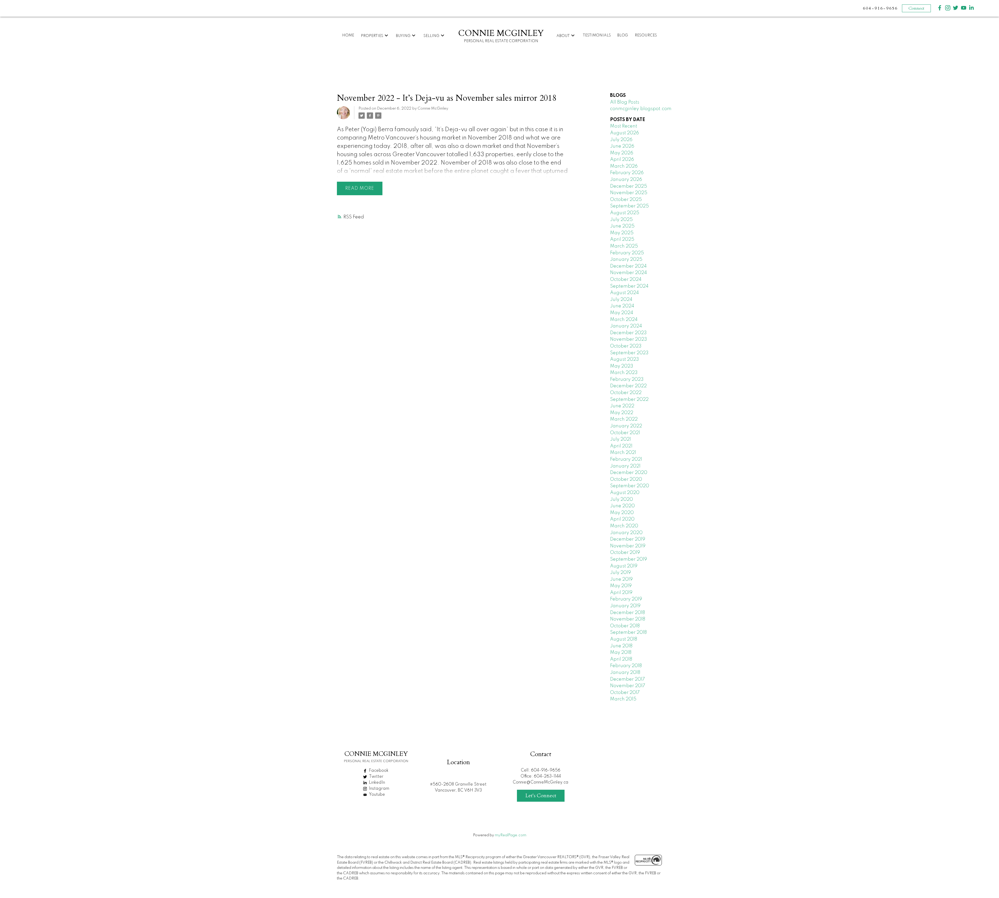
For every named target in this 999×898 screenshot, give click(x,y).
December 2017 (627, 679)
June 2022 (622, 406)
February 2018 (626, 665)
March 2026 (624, 166)
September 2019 (628, 559)
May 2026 (621, 153)
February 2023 (627, 379)
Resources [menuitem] (646, 35)
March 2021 (623, 452)
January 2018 (625, 672)
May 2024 (621, 313)
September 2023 (629, 353)
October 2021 (625, 433)
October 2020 (626, 479)
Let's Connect (540, 795)
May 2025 (621, 233)
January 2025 (626, 259)
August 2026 (624, 133)
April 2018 (621, 659)
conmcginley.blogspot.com (640, 108)
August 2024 (624, 292)
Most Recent (623, 126)
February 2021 (626, 459)
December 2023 (628, 333)
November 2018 (627, 619)
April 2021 (621, 446)
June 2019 (621, 579)
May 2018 (620, 652)
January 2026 (626, 179)
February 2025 (627, 253)
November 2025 (628, 193)
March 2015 (623, 699)
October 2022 (626, 392)
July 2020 (621, 499)
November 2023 (628, 339)
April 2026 (622, 159)
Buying (403, 36)
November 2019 (627, 546)
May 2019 (621, 586)
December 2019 (627, 539)
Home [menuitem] (348, 35)
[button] (939, 7)
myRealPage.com (510, 835)
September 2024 (629, 286)
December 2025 (628, 186)
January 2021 (625, 466)
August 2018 (623, 639)
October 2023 (626, 346)
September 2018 (628, 632)
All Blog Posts (624, 102)
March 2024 (624, 319)
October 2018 (625, 626)
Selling (431, 36)
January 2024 (626, 326)
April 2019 (621, 592)
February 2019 (626, 599)
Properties (372, 36)
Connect (916, 8)
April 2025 (622, 239)
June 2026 (622, 146)
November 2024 (628, 272)
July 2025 (621, 219)
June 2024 (622, 306)
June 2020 (622, 506)
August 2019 (623, 566)
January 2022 (626, 426)
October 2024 (626, 279)
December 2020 (628, 472)
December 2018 (627, 612)
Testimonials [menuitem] (597, 35)
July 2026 (621, 139)
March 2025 (624, 246)
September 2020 (629, 486)
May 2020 (622, 512)
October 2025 (626, 199)
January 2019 (625, 606)
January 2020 (626, 532)
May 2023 (621, 366)
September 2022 (629, 399)
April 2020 (622, 519)
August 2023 (624, 359)
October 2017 (625, 692)
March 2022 (624, 419)
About (563, 36)
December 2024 (628, 266)
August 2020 (624, 492)
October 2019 (625, 552)
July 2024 (621, 299)
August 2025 (624, 213)
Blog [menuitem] (622, 35)
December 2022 (628, 386)
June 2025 (622, 226)
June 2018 (621, 646)
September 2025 (629, 206)
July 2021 (620, 439)
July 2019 (620, 572)
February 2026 (627, 172)
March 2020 (624, 526)
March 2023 (624, 372)
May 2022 (621, 412)
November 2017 (627, 686)
